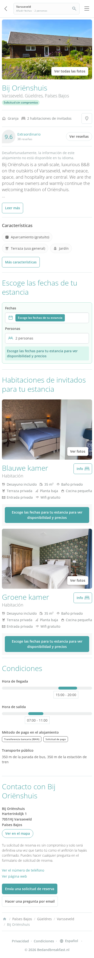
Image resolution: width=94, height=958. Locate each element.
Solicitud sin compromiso (21, 102)
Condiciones (44, 941)
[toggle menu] (86, 8)
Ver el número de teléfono (23, 870)
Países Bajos (57, 95)
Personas (12, 328)
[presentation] (47, 318)
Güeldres (34, 95)
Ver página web (14, 876)
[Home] (4, 919)
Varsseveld (12, 95)
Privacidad (20, 941)
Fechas (10, 308)
